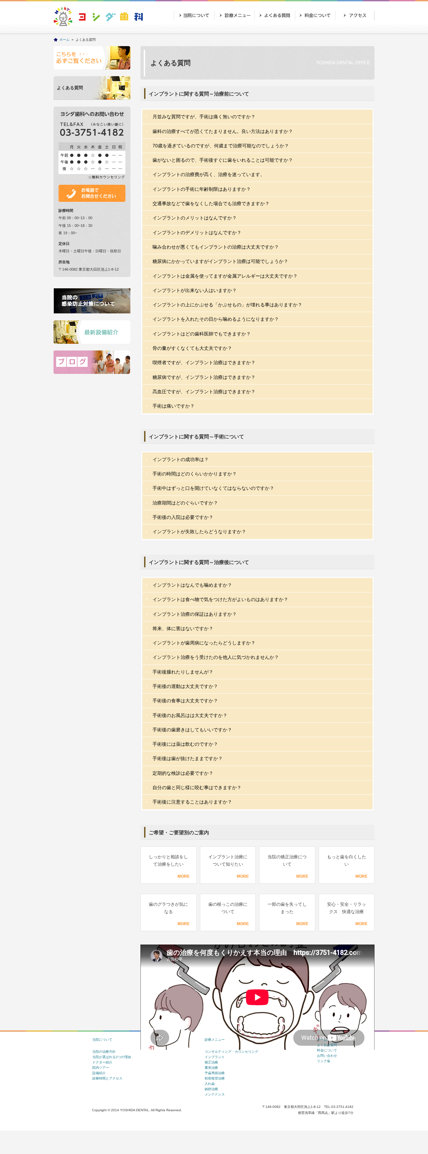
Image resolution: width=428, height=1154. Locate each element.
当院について (194, 15)
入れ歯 (210, 1084)
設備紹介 (99, 1073)
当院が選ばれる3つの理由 (111, 1057)
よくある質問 (70, 87)
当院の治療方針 (104, 1051)
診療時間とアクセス (107, 1078)
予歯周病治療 (215, 1073)
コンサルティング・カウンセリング (231, 1051)
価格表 (314, 15)
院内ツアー (100, 1067)
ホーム (65, 39)
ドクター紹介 (102, 1062)
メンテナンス (215, 1094)
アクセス (354, 15)
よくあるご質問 (274, 15)
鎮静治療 (211, 1089)
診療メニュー (234, 15)
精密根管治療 (215, 1078)
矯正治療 (211, 1062)
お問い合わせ (194, 32)
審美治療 (211, 1067)
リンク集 (323, 1061)
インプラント (215, 1057)
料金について (327, 1050)
